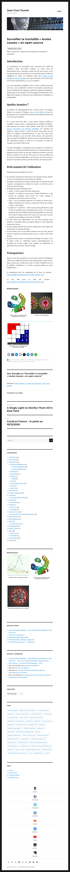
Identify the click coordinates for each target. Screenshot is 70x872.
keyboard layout (14, 735)
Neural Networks (17, 469)
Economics (14, 502)
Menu (59, 11)
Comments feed (14, 775)
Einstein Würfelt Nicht (18, 498)
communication (22, 714)
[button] (8, 354)
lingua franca (13, 739)
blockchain (24, 710)
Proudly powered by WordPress (26, 867)
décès (44, 359)
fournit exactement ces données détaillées (23, 129)
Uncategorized (14, 538)
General (11, 500)
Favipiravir (32, 724)
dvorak (29, 721)
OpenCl (12, 488)
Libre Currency (14, 512)
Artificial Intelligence (17, 464)
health (11, 732)
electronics (47, 721)
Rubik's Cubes (13, 528)
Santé (11, 531)
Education (12, 490)
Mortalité (38, 359)
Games (11, 495)
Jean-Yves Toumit (18, 10)
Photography (13, 526)
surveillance (31, 361)
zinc (30, 753)
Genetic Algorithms (18, 467)
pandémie (23, 742)
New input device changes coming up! (21, 640)
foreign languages (15, 728)
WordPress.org (14, 777)
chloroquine (43, 710)
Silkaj (14, 479)
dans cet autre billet (36, 112)
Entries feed (13, 773)
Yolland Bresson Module (17, 753)
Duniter (13, 476)
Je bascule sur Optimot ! (17, 635)
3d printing (12, 710)
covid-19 (23, 717)
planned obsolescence (38, 742)
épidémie (39, 753)
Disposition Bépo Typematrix (18, 637)
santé (11, 749)
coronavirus (13, 717)
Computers (12, 462)
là (28, 81)
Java (34, 359)
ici (26, 81)
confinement (36, 714)
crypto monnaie (36, 717)
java (47, 359)
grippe (41, 728)
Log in (11, 770)
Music (11, 521)
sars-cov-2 (20, 749)
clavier (11, 714)
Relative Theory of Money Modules (22, 514)
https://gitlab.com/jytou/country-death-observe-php (25, 282)
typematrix (47, 749)
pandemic (12, 742)
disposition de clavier (16, 721)
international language (25, 732)
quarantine (24, 746)
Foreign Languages (15, 493)
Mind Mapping (14, 519)
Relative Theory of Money (41, 746)
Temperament (15, 524)
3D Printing (12, 457)
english (11, 724)
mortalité (24, 739)
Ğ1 (47, 753)
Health (11, 505)
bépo (33, 710)
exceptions (21, 724)
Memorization (13, 517)
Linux (12, 486)
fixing (42, 724)
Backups (13, 471)
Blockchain (14, 474)
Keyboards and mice (17, 483)
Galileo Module (30, 728)
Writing (11, 540)
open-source (23, 361)
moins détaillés (20, 78)
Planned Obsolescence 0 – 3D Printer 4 (22, 642)
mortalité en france (37, 739)
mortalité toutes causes (13, 361)
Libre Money (42, 735)
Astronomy (12, 460)
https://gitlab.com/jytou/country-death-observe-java (25, 275)
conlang (47, 714)
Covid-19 (30, 359)
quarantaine (13, 746)
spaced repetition (33, 749)
